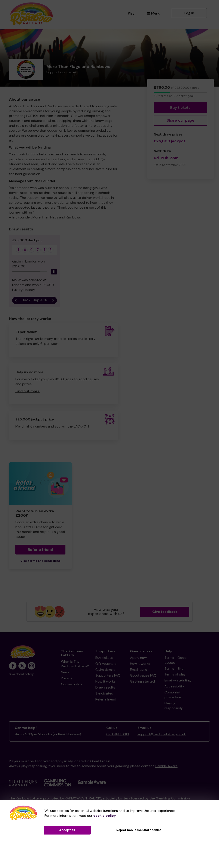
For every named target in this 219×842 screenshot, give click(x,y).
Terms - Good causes (175, 660)
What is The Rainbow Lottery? (75, 664)
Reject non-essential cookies (138, 830)
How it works (105, 681)
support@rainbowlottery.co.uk (162, 734)
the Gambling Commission (169, 798)
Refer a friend (105, 699)
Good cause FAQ (143, 675)
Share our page (180, 120)
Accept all (67, 830)
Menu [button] (155, 13)
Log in (189, 13)
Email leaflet (139, 669)
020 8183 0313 (117, 734)
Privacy (66, 678)
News (65, 672)
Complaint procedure (172, 694)
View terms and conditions (40, 561)
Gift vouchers (106, 663)
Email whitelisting (177, 680)
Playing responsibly (173, 705)
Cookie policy (71, 684)
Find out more (27, 391)
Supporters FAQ (107, 675)
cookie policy (104, 815)
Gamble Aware (166, 766)
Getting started (142, 681)
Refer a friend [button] (40, 549)
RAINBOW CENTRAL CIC (83, 798)
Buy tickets (180, 107)
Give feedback (164, 611)
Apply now (138, 657)
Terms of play (175, 674)
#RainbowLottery (21, 674)
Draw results (105, 687)
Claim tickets (105, 669)
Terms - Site (173, 668)
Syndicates (104, 693)
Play (131, 13)
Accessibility (174, 686)
